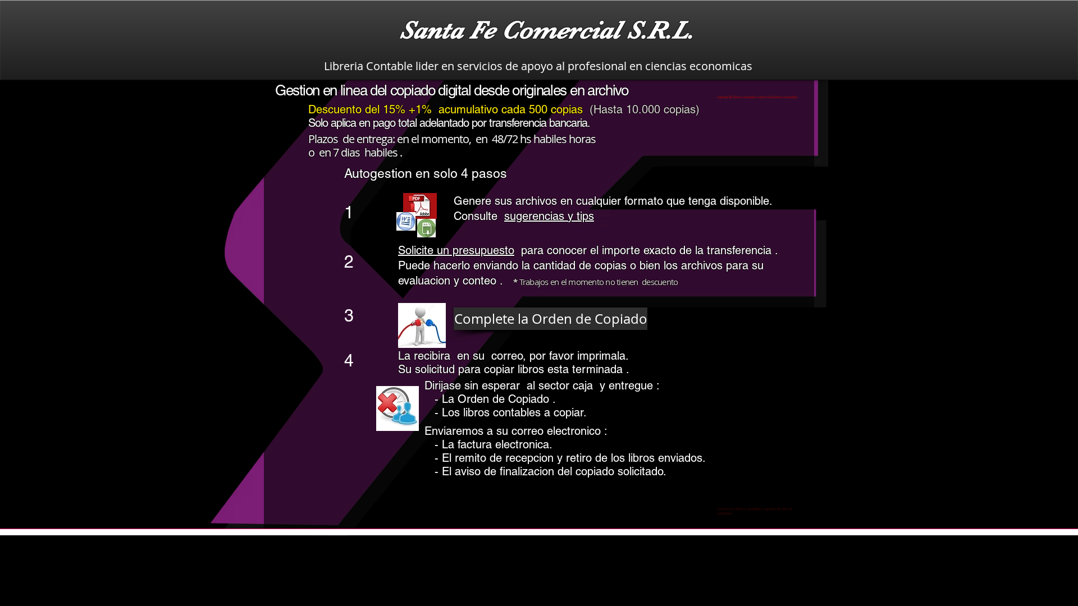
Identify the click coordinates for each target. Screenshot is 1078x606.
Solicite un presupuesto (456, 250)
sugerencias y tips (549, 216)
